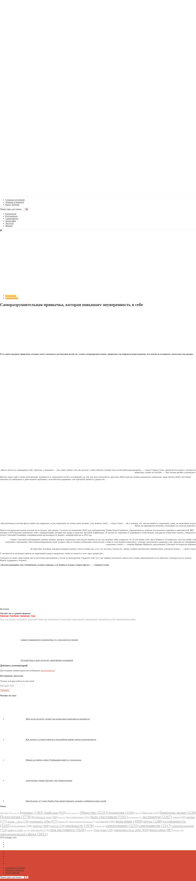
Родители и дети (45, 817)
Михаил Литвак (72, 813)
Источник (4, 609)
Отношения (121, 813)
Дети (16, 813)
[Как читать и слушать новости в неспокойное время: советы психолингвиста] (15, 739)
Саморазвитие (11, 218)
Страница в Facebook (15, 842)
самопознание (78, 619)
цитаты (178, 830)
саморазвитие (91, 619)
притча (41, 826)
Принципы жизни (178, 813)
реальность (79, 826)
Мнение (9, 226)
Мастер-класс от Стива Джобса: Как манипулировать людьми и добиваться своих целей (66, 801)
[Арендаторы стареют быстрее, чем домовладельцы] (15, 780)
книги (64, 822)
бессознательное (78, 817)
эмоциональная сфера (126, 619)
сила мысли (39, 830)
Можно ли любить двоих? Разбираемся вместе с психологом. (53, 760)
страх (89, 830)
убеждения (103, 830)
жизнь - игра (18, 821)
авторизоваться (48, 670)
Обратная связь (24, 837)
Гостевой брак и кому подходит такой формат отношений (47, 660)
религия (99, 826)
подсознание (21, 826)
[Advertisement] (98, 332)
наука (153, 821)
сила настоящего (67, 830)
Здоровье (31, 813)
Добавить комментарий (12, 311)
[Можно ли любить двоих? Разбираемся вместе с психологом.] (15, 760)
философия (161, 830)
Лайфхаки (55, 812)
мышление (32, 619)
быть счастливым (8, 619)
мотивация (105, 821)
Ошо (138, 813)
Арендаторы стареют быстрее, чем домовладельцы (49, 780)
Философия (10, 221)
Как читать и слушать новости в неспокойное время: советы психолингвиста (61, 739)
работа (57, 826)
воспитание (135, 817)
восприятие (21, 619)
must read (6, 813)
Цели (62, 818)
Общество (42, 619)
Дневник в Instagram (14, 844)
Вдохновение (11, 216)
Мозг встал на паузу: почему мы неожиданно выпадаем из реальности (58, 719)
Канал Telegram (12, 847)
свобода (15, 830)
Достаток (9, 223)
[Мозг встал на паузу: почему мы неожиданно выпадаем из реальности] (15, 719)
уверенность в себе (106, 619)
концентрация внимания (82, 822)
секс (26, 830)
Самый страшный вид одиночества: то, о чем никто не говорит (49, 640)
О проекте (37, 837)
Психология (10, 214)
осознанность (53, 619)
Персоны (150, 812)
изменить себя (44, 821)
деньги (179, 817)
